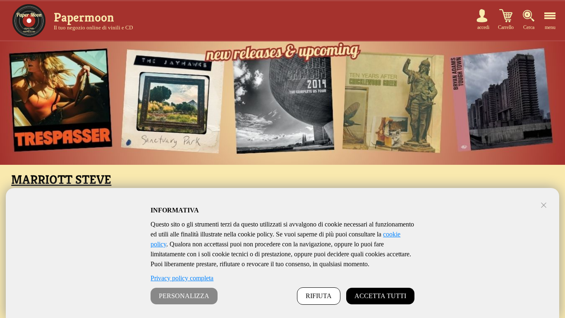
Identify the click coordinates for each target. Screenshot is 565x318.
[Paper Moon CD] (28, 20)
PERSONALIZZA (184, 295)
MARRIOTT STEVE (61, 180)
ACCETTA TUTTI (380, 295)
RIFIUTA (319, 295)
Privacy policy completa (182, 278)
